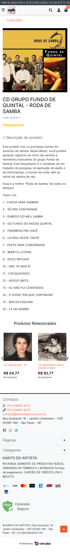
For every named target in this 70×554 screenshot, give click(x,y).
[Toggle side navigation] (3, 10)
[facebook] (5, 430)
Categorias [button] (12, 450)
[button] (59, 10)
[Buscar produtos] (50, 10)
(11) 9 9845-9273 (18, 405)
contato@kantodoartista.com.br (24, 414)
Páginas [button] (9, 440)
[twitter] (16, 430)
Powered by (26, 543)
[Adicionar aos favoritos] (8, 334)
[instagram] (11, 430)
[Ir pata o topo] (63, 529)
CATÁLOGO (14, 20)
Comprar (19, 382)
